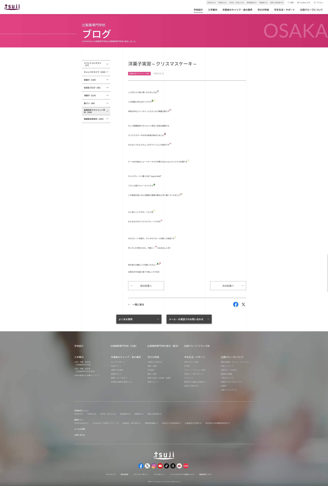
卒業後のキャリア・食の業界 (126, 357)
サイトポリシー (159, 474)
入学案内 (79, 357)
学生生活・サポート (194, 357)
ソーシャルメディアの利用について (182, 474)
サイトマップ (110, 474)
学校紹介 (79, 345)
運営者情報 (124, 474)
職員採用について (205, 474)
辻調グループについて (232, 357)
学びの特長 (153, 357)
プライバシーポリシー (141, 474)
